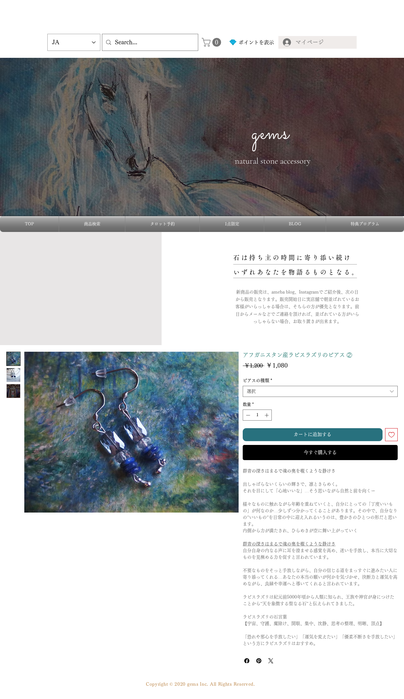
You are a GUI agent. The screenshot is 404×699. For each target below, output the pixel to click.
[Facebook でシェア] (247, 661)
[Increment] (267, 415)
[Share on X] (271, 661)
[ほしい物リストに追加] (391, 434)
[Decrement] (247, 415)
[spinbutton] (257, 415)
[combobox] (320, 391)
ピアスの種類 (257, 380)
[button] (212, 42)
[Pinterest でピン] (259, 661)
